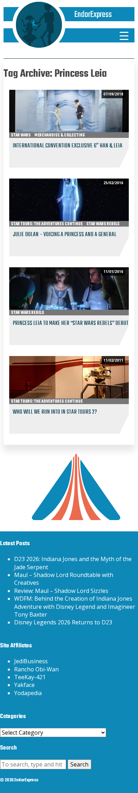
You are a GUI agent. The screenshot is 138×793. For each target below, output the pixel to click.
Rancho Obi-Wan (36, 669)
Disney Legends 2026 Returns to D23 (63, 622)
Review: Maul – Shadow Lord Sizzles (61, 591)
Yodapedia (28, 693)
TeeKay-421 (30, 677)
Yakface (24, 685)
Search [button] (79, 764)
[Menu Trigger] (124, 35)
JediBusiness (31, 661)
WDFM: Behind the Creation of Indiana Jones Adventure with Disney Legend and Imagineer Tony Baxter (74, 606)
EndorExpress (93, 15)
